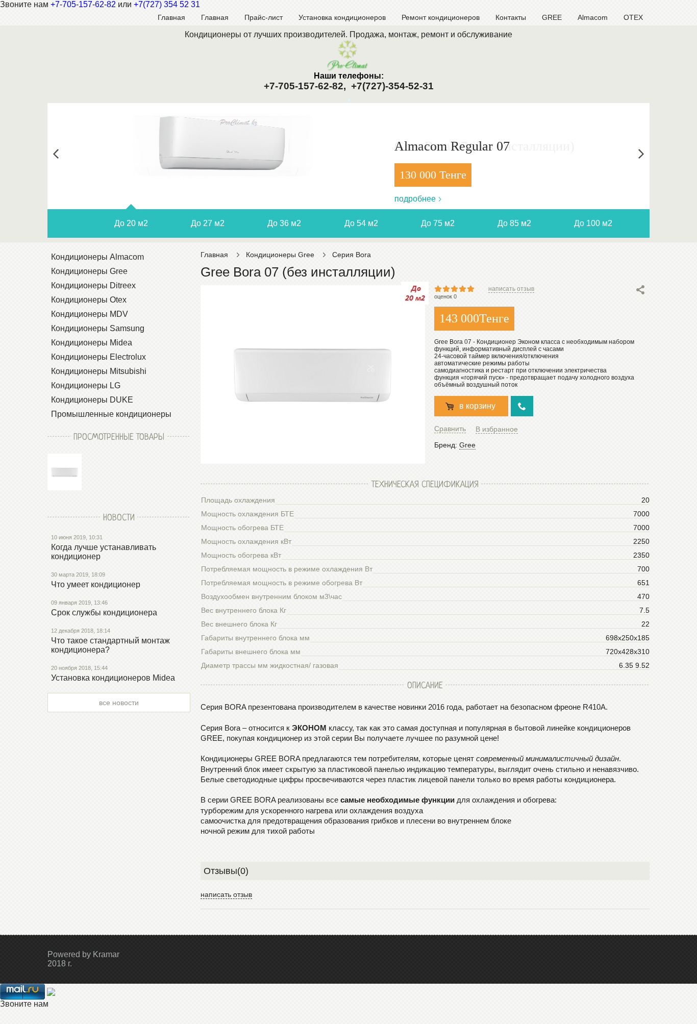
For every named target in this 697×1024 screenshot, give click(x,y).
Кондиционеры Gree (89, 271)
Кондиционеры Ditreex (93, 285)
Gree (467, 445)
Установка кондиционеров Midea (113, 677)
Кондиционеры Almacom (97, 257)
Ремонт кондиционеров (441, 17)
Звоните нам (24, 1004)
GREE (552, 17)
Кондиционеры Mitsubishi (98, 371)
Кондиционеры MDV (89, 314)
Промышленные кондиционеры (111, 414)
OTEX (633, 17)
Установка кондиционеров (342, 17)
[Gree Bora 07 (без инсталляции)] (64, 472)
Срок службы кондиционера (104, 612)
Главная (171, 17)
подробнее (415, 198)
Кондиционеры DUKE (92, 399)
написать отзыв (511, 288)
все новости (119, 702)
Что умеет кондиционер (95, 584)
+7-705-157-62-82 (83, 4)
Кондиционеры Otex (89, 299)
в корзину (477, 406)
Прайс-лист (263, 17)
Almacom (593, 17)
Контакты (510, 17)
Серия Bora (351, 255)
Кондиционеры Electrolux (98, 357)
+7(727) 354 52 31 (167, 4)
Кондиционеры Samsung (97, 328)
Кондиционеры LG (85, 385)
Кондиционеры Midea (91, 342)
